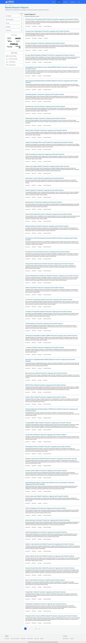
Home (53, 2)
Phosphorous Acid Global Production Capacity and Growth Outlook (47, 252)
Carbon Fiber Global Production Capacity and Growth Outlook (45, 397)
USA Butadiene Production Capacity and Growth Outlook (44, 323)
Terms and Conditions (15, 638)
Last (39, 628)
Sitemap (41, 638)
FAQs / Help (36, 638)
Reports (59, 2)
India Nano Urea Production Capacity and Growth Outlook (44, 178)
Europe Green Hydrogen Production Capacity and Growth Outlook (47, 31)
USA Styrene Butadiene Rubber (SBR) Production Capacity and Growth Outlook (51, 335)
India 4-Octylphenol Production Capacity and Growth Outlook (45, 508)
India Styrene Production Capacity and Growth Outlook (43, 202)
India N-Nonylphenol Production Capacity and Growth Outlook (46, 532)
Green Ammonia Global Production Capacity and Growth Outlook (46, 496)
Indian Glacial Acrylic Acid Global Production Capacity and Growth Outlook (49, 556)
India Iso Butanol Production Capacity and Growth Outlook (44, 154)
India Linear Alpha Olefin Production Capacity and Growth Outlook (47, 166)
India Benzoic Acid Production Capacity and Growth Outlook (45, 106)
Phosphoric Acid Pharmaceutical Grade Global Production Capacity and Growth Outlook (51, 239)
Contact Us (72, 2)
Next (36, 628)
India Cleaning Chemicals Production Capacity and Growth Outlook (47, 520)
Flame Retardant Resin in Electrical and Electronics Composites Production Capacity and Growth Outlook (50, 483)
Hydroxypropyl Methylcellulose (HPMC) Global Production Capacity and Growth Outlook (51, 81)
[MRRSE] (9, 2)
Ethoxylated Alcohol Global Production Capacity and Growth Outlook (48, 447)
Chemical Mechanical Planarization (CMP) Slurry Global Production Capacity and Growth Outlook (51, 410)
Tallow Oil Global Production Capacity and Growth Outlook (44, 288)
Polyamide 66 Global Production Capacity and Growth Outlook (45, 604)
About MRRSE (65, 638)
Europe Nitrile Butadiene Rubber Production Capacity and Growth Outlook (50, 55)
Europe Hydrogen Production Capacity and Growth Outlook (45, 43)
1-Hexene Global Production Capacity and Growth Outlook (44, 347)
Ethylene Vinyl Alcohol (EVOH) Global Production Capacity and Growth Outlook (51, 459)
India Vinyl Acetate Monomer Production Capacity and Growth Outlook (48, 214)
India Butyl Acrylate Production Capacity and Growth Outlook (45, 118)
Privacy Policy (23, 638)
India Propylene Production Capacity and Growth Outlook (44, 190)
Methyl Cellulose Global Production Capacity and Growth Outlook (46, 226)
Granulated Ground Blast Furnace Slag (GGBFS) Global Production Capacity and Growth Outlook (51, 68)
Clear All (21, 13)
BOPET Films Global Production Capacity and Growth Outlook (45, 385)
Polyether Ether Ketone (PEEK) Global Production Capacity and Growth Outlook (51, 616)
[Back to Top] (83, 633)
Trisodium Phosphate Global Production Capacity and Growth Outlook (48, 311)
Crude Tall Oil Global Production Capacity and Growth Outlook (45, 435)
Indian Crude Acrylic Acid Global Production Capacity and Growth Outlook (49, 544)
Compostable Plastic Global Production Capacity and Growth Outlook (48, 423)
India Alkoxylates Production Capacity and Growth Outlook (44, 94)
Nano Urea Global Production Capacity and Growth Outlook (45, 580)
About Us (66, 2)
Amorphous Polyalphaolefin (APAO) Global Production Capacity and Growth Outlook (50, 360)
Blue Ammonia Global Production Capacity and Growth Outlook (46, 373)
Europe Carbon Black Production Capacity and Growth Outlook (46, 470)
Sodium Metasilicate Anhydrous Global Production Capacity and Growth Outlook (51, 276)
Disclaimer (7, 638)
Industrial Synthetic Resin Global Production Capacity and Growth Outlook (49, 568)
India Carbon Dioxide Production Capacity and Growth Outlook (46, 130)
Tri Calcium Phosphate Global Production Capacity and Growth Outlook (48, 300)
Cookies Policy (30, 638)
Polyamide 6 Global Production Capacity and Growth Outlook (45, 592)
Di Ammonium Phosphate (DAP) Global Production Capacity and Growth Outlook (52, 19)
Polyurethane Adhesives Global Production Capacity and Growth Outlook (49, 264)
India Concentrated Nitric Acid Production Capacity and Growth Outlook (49, 142)
